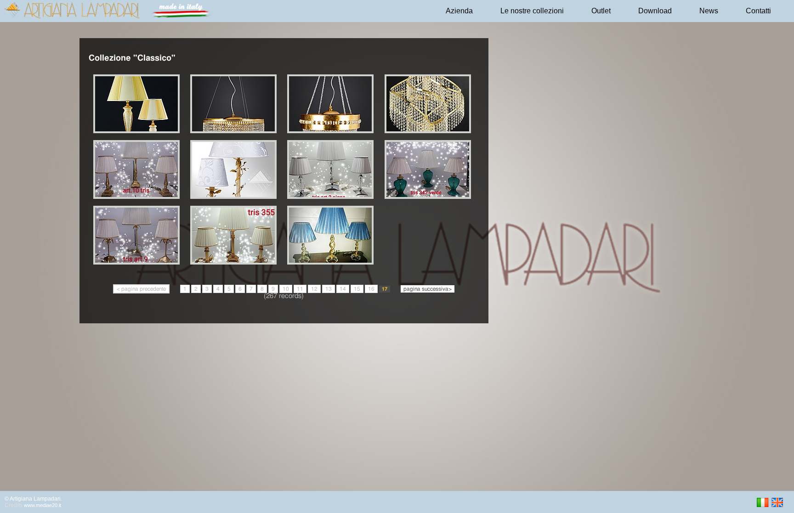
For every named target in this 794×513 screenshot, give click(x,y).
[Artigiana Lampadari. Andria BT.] (110, 16)
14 (343, 289)
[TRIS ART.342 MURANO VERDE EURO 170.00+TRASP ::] (429, 196)
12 (314, 289)
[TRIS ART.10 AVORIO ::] (235, 196)
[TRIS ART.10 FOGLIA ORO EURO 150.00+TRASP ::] (138, 196)
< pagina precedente (141, 289)
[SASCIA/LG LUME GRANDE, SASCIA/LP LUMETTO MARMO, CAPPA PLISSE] (138, 131)
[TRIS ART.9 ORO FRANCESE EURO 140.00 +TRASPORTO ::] (138, 262)
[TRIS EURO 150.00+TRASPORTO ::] (235, 262)
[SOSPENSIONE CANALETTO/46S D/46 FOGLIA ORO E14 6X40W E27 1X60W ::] (235, 131)
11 (300, 289)
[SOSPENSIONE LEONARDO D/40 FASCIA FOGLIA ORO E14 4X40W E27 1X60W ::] (332, 131)
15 (357, 289)
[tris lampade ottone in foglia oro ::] (332, 262)
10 (286, 289)
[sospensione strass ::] (429, 131)
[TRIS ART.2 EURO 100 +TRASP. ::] (332, 196)
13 (328, 289)
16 (371, 289)
